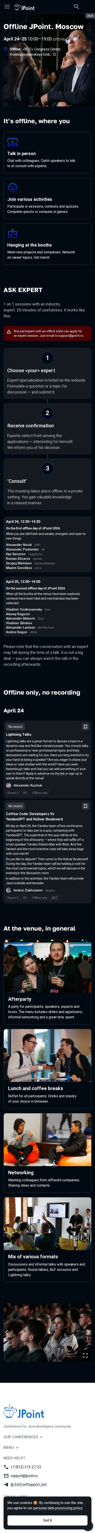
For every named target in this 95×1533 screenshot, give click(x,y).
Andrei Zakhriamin (28, 890)
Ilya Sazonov (15, 554)
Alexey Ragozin (18, 614)
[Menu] (7, 6)
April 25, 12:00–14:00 (23, 582)
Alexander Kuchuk (27, 785)
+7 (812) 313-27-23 (26, 1467)
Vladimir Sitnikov (19, 623)
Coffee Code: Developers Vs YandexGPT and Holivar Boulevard (34, 816)
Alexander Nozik (19, 545)
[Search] (76, 6)
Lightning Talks (18, 734)
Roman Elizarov (18, 558)
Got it (47, 1520)
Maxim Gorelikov (19, 568)
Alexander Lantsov (20, 627)
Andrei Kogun (16, 632)
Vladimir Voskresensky (24, 609)
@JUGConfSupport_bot (29, 1484)
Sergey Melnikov (19, 563)
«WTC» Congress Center (41, 49)
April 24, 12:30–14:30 (23, 522)
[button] (47, 1332)
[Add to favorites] (85, 726)
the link (60, 773)
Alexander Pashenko (22, 549)
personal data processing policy (57, 1508)
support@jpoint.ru (70, 335)
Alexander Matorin (20, 618)
